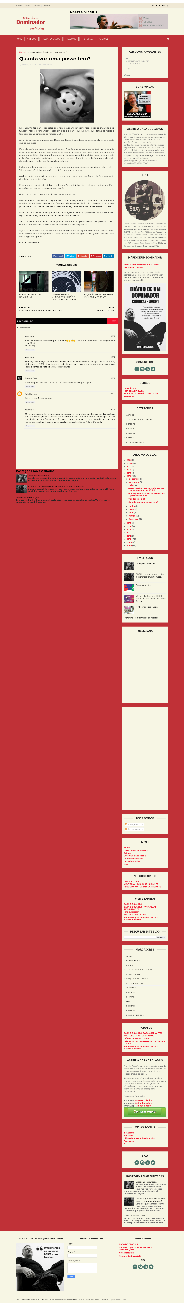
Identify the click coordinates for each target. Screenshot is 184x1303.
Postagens (132, 824)
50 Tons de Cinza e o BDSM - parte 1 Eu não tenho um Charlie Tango (151, 599)
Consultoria (130, 388)
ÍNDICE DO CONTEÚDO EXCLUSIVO (141, 393)
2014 (129, 526)
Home (19, 5)
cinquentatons (133, 974)
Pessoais (71, 39)
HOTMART (129, 396)
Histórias (87, 39)
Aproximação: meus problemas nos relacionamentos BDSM (146, 489)
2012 (129, 533)
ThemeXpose (121, 1300)
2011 (129, 536)
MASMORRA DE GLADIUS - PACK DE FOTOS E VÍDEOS (142, 918)
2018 (129, 470)
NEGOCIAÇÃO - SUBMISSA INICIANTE (142, 887)
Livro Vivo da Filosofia (135, 856)
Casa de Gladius (132, 861)
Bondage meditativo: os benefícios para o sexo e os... (146, 494)
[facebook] (156, 5)
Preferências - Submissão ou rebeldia (141, 618)
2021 (129, 466)
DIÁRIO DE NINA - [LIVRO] (136, 1038)
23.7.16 (113, 378)
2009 (129, 542)
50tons (129, 956)
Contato (36, 5)
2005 (129, 545)
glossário (131, 988)
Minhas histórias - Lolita (147, 607)
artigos (130, 415)
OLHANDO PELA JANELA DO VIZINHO (31, 295)
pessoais (130, 433)
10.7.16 (113, 357)
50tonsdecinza (133, 961)
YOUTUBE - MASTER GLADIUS (139, 1036)
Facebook (129, 1141)
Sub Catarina (31, 394)
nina (126, 864)
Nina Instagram (131, 912)
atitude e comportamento (139, 419)
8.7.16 (113, 336)
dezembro (134, 479)
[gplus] (163, 5)
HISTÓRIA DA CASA (134, 391)
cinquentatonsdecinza (137, 979)
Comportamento (134, 983)
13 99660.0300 (143, 1106)
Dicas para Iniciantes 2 (38, 475)
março (132, 516)
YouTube (128, 1135)
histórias (130, 424)
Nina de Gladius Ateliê (135, 914)
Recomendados (51, 39)
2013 (129, 529)
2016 (129, 476)
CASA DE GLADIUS (133, 904)
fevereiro (134, 519)
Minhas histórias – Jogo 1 (27, 497)
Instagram (129, 1133)
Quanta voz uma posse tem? (143, 502)
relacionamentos (33, 52)
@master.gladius (143, 1100)
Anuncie (47, 5)
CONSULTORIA (131, 881)
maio (131, 509)
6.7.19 (113, 409)
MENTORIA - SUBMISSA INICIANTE (141, 884)
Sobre (27, 5)
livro (128, 1001)
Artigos (31, 39)
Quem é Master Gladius (136, 850)
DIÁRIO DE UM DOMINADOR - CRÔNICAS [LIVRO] (144, 1042)
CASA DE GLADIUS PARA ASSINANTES (143, 1033)
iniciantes (130, 428)
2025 (129, 460)
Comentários (133, 829)
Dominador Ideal (144, 585)
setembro (134, 482)
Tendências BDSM (137, 499)
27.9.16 (113, 394)
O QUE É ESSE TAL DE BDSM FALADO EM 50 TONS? (98, 295)
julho (132, 485)
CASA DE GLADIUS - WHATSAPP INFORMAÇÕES (140, 908)
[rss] (153, 5)
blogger (112, 321)
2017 (129, 473)
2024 (129, 463)
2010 (129, 539)
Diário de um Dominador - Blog (139, 1138)
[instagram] (167, 5)
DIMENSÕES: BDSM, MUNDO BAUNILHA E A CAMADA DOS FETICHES (64, 297)
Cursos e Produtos (133, 858)
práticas (130, 438)
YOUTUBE (103, 39)
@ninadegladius (143, 1103)
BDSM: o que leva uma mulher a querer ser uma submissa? (56, 486)
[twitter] (159, 5)
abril (131, 512)
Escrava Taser (31, 378)
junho (132, 506)
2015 (129, 523)
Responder (30, 350)
